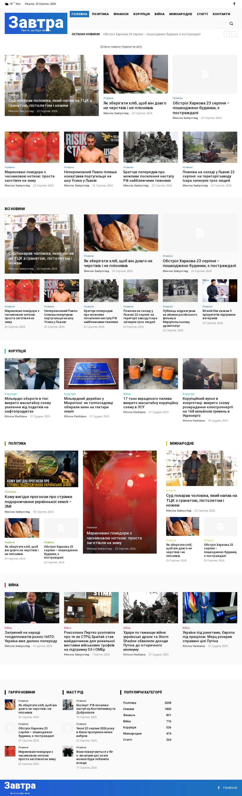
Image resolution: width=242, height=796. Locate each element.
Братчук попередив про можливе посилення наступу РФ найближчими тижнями (148, 176)
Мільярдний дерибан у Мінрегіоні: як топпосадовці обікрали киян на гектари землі (88, 404)
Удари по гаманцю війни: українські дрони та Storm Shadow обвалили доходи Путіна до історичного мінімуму (146, 641)
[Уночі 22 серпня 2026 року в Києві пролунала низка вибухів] (68, 728)
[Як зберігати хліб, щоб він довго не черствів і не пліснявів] (136, 74)
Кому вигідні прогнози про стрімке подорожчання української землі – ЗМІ (38, 501)
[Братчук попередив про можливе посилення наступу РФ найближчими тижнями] (150, 147)
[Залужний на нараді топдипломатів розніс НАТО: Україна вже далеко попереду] (32, 607)
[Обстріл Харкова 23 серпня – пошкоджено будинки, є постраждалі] (205, 74)
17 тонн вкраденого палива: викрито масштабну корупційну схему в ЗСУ (150, 402)
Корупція (11, 393)
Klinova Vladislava (16, 416)
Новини (14, 94)
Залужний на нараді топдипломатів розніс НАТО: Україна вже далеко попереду (31, 636)
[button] (231, 23)
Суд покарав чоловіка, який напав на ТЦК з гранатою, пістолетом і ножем (201, 500)
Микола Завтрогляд (116, 113)
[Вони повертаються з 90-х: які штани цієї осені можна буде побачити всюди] (68, 751)
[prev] (227, 34)
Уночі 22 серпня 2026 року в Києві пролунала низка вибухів (95, 732)
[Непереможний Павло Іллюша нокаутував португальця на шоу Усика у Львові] (91, 147)
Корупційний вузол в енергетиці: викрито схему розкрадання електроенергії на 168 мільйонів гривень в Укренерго (208, 407)
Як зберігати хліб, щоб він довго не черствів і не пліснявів (135, 105)
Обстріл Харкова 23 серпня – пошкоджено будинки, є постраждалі (201, 108)
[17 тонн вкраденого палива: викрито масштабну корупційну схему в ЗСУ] (150, 373)
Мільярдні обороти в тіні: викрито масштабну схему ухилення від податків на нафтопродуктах (28, 404)
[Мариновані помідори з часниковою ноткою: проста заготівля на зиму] (32, 147)
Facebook (230, 787)
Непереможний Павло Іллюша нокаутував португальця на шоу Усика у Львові (90, 176)
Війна (126, 393)
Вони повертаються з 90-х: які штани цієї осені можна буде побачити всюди (94, 757)
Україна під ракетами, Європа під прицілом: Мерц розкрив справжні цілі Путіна (209, 636)
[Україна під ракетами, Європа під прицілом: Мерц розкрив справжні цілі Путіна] (210, 607)
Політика (10, 491)
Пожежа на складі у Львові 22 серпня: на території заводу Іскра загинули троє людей (209, 176)
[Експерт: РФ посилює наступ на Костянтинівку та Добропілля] (68, 704)
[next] (234, 34)
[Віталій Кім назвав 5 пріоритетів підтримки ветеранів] (220, 290)
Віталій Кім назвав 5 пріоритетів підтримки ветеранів (219, 314)
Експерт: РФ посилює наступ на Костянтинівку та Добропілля (95, 708)
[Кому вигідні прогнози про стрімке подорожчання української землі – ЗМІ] (41, 469)
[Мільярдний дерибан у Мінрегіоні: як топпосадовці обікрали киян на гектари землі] (91, 373)
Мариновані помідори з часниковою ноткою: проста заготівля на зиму (155, 34)
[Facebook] (234, 4)
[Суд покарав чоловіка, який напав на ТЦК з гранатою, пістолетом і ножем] (52, 85)
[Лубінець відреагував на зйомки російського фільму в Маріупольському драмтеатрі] (180, 290)
